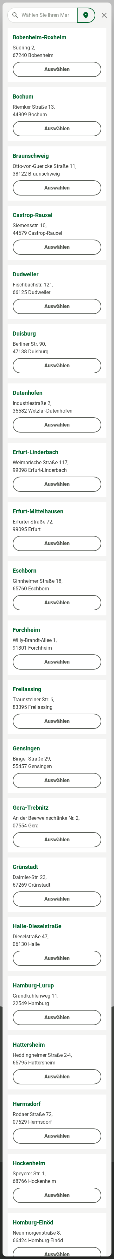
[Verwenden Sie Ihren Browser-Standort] (86, 15)
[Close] (104, 15)
